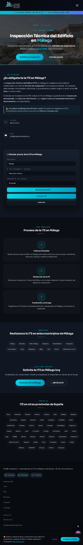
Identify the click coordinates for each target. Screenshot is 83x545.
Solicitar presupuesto (30, 57)
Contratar (6, 508)
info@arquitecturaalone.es (20, 136)
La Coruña (36, 431)
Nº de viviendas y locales (19, 169)
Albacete (18, 414)
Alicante (27, 414)
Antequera (31, 349)
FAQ (4, 492)
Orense (42, 436)
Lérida (74, 431)
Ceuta (71, 420)
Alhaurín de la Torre (69, 349)
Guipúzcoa (72, 425)
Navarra (32, 436)
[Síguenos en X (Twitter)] (78, 526)
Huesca (18, 431)
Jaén (26, 431)
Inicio (35, 25)
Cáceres (33, 420)
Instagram (10, 475)
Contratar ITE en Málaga (30, 383)
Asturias (46, 414)
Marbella (22, 344)
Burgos (23, 420)
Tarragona (53, 442)
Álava (8, 414)
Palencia (51, 436)
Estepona (46, 344)
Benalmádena (57, 344)
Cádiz (42, 420)
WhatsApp (24, 475)
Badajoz (63, 414)
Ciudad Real (11, 425)
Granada (50, 425)
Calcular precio (56, 57)
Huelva (9, 431)
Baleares (73, 414)
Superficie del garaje (17, 179)
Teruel (63, 442)
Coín (48, 349)
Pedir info (41, 202)
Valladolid (32, 447)
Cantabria (51, 420)
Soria (43, 442)
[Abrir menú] (77, 5)
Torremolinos (11, 349)
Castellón (62, 420)
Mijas (41, 349)
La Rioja (45, 431)
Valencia (21, 447)
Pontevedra (62, 436)
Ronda (57, 349)
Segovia (26, 442)
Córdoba (22, 425)
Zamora (51, 447)
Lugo (7, 436)
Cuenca (31, 425)
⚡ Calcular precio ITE (41, 190)
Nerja (22, 349)
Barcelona (13, 420)
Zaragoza (61, 447)
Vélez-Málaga (33, 344)
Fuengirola (69, 344)
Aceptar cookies (70, 539)
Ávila (55, 414)
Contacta (6, 502)
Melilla (15, 436)
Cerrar (54, 539)
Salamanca (74, 436)
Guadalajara (61, 425)
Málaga (12, 344)
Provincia (11, 159)
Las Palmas (56, 431)
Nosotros (6, 497)
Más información (18, 542)
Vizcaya (41, 447)
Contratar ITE (41, 196)
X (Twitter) (37, 475)
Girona (40, 425)
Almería (37, 414)
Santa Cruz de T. (14, 442)
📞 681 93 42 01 (56, 383)
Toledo (71, 442)
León (66, 431)
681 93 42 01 (38, 12)
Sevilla (36, 442)
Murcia (23, 436)
